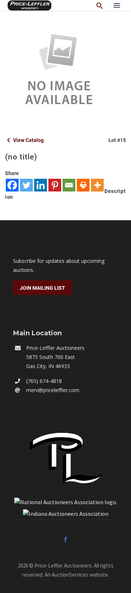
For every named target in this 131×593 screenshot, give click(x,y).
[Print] (83, 185)
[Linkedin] (40, 185)
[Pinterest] (54, 185)
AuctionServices (70, 574)
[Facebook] (12, 185)
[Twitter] (26, 185)
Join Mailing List (42, 288)
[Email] (69, 185)
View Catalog (28, 140)
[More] (97, 185)
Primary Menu (116, 5)
